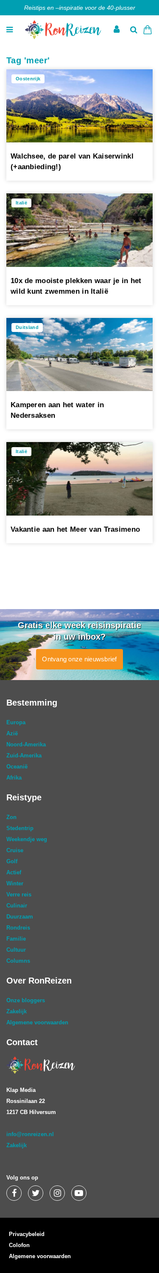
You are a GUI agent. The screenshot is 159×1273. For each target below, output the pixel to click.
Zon (11, 817)
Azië (12, 733)
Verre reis (18, 894)
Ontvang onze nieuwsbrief (79, 659)
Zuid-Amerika (24, 755)
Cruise (14, 850)
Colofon (19, 1245)
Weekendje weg (26, 839)
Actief (13, 872)
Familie (16, 939)
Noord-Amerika (26, 744)
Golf (11, 861)
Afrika (14, 777)
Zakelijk (16, 1011)
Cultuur (16, 950)
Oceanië (17, 766)
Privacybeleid (27, 1234)
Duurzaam (19, 916)
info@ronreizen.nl (30, 1134)
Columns (18, 961)
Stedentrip (19, 828)
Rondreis (18, 927)
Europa (15, 722)
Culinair (16, 905)
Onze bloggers (25, 1000)
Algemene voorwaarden (37, 1022)
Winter (14, 883)
